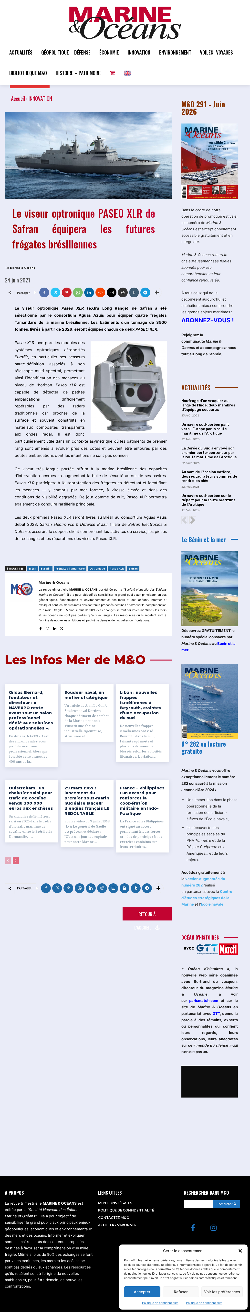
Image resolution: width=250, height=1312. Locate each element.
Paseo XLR (117, 568)
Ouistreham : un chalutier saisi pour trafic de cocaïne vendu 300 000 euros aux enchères (31, 798)
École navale (212, 904)
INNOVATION (40, 98)
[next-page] (16, 860)
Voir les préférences (222, 1292)
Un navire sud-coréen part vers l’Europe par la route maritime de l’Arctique (205, 429)
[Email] (111, 292)
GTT (216, 1013)
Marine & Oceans (22, 267)
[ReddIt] (100, 292)
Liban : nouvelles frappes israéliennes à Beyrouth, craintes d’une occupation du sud (140, 705)
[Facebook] (44, 292)
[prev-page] (8, 860)
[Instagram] (47, 627)
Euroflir (46, 568)
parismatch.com (203, 1000)
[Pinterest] (67, 292)
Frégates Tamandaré (70, 568)
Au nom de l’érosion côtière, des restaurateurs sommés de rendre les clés (209, 476)
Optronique (97, 568)
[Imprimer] (123, 292)
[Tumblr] (134, 292)
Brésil (32, 568)
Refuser (181, 1292)
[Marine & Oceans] (21, 604)
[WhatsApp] (78, 292)
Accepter (142, 1292)
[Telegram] (145, 292)
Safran (133, 568)
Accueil (18, 98)
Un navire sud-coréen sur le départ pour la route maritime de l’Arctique (208, 500)
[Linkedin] (89, 292)
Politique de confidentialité (160, 1303)
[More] (157, 292)
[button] (240, 1250)
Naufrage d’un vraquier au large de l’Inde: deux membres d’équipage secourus (208, 405)
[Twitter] (55, 292)
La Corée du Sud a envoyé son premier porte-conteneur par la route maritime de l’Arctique (209, 452)
